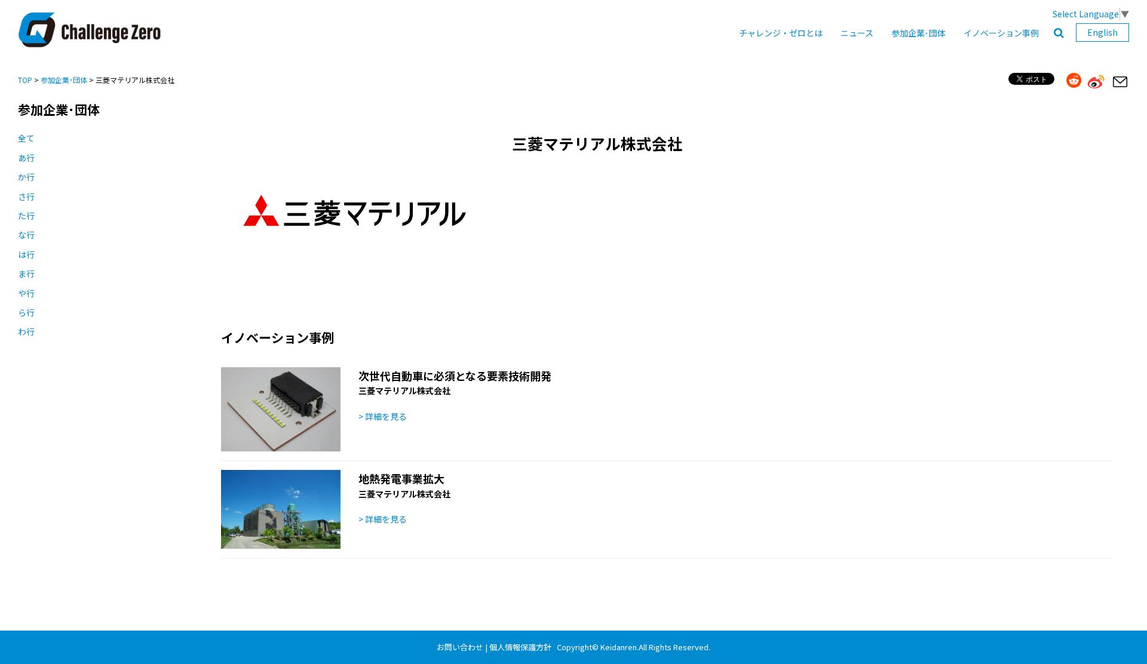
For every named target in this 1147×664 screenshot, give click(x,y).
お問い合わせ (460, 647)
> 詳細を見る (382, 416)
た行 (26, 216)
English (1102, 32)
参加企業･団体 (918, 33)
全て (26, 138)
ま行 (26, 273)
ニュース (857, 33)
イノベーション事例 (1001, 33)
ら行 (26, 312)
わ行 (26, 331)
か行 (26, 177)
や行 (26, 293)
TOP (25, 80)
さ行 (26, 196)
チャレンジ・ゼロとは (781, 33)
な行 (26, 235)
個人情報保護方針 (520, 647)
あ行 (26, 158)
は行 (26, 254)
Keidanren (618, 647)
